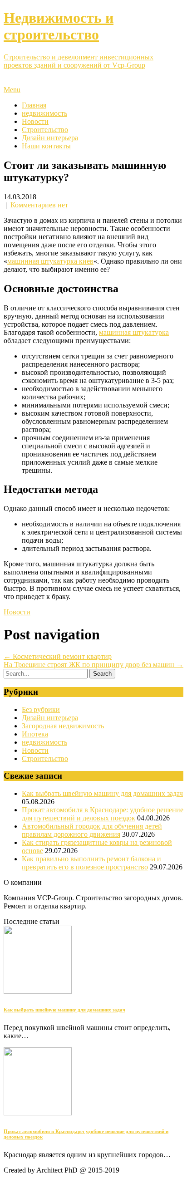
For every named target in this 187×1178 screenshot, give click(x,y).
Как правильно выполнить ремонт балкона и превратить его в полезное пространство (91, 863)
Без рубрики (41, 709)
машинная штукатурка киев (50, 261)
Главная (34, 105)
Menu (12, 89)
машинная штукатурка (134, 332)
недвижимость (44, 113)
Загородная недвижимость (63, 726)
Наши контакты (46, 146)
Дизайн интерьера (50, 138)
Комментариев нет (39, 205)
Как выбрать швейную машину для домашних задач (102, 793)
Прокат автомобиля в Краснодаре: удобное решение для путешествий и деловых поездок (102, 814)
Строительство (45, 129)
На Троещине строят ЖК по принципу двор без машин (93, 664)
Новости (35, 121)
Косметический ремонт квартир (58, 656)
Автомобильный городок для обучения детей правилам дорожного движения (92, 830)
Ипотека (35, 734)
